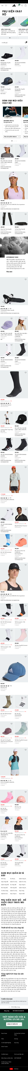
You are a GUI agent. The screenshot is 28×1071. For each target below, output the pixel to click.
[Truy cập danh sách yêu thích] (6, 5)
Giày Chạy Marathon (21, 891)
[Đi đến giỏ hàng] (25, 5)
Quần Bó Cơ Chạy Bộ (4, 894)
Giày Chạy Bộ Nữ (22, 885)
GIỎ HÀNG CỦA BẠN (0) (18, 1010)
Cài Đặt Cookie (4, 1054)
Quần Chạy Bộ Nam (23, 879)
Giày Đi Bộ (21, 893)
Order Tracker (4, 1046)
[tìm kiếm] (22, 5)
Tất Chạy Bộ (13, 887)
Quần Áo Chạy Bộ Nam (13, 891)
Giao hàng (16, 1042)
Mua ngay (9, 271)
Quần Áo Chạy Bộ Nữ (22, 882)
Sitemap (16, 1038)
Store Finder (4, 1033)
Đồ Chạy (3, 878)
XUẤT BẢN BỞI (17, 1058)
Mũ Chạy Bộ (4, 887)
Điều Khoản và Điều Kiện (7, 1058)
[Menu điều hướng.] (2, 5)
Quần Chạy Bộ (5, 884)
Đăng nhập (6, 1010)
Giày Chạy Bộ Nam (13, 894)
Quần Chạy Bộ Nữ (23, 888)
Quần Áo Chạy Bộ (13, 882)
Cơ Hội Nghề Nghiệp (6, 1042)
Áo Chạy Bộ (13, 884)
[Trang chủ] (14, 6)
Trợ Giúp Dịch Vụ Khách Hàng (19, 1034)
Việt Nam (16, 1068)
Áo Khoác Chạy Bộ (12, 879)
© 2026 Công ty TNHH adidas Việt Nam (6, 1063)
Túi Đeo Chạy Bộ (4, 891)
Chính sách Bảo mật (18, 1054)
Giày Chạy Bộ (4, 881)
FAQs (2, 1038)
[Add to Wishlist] (11, 48)
